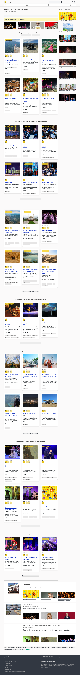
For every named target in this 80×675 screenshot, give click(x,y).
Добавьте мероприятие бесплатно (48, 661)
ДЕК (29, 501)
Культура (16, 337)
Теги (51, 5)
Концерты (37, 647)
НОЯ (11, 460)
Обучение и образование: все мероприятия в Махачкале (30, 342)
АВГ (5, 54)
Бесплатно (15, 155)
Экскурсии (7, 73)
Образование (8, 337)
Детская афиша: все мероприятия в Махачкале (30, 575)
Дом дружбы (26, 584)
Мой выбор (73, 5)
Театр (13, 337)
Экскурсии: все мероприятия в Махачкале (30, 433)
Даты (29, 5)
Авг (42, 54)
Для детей (7, 335)
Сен (24, 93)
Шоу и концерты (35, 335)
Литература (31, 477)
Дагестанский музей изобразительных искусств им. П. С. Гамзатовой (41, 625)
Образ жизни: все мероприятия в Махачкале (31, 291)
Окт (24, 177)
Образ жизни (45, 112)
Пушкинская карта (9, 155)
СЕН (11, 93)
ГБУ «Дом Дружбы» (28, 604)
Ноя (6, 140)
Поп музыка (72, 647)
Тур (43, 110)
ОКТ (26, 501)
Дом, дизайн (30, 647)
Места (8, 5)
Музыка (25, 570)
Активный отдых (48, 110)
